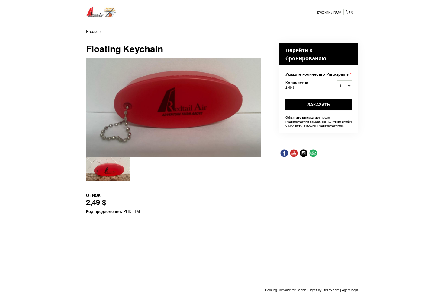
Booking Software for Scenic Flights (291, 289)
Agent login (350, 289)
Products (94, 31)
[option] (108, 169)
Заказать (318, 104)
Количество (296, 85)
